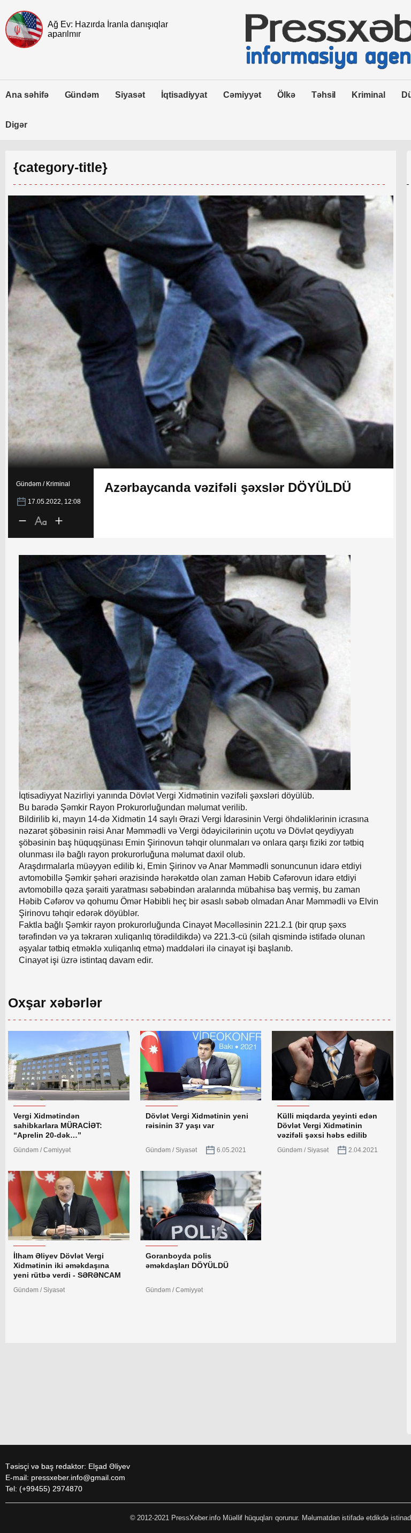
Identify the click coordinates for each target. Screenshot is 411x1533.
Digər (16, 124)
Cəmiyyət (242, 94)
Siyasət (130, 94)
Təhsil (323, 94)
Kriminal (368, 94)
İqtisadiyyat (184, 94)
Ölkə (286, 94)
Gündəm (82, 94)
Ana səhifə (27, 94)
